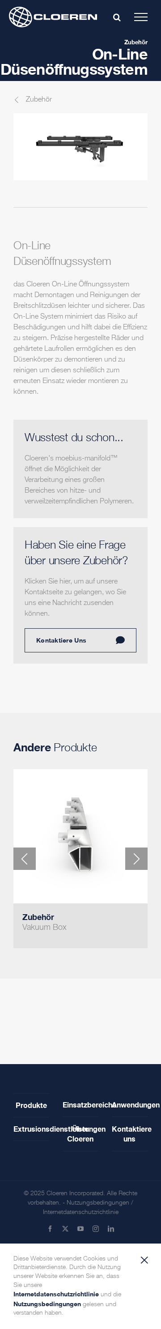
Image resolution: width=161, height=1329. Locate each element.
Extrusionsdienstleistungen (31, 1129)
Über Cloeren (80, 1134)
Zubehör (136, 42)
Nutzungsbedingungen (98, 1203)
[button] (24, 859)
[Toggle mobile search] (117, 17)
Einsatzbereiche (80, 1104)
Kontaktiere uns (130, 1134)
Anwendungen (130, 1104)
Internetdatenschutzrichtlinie (81, 1212)
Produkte (31, 1105)
